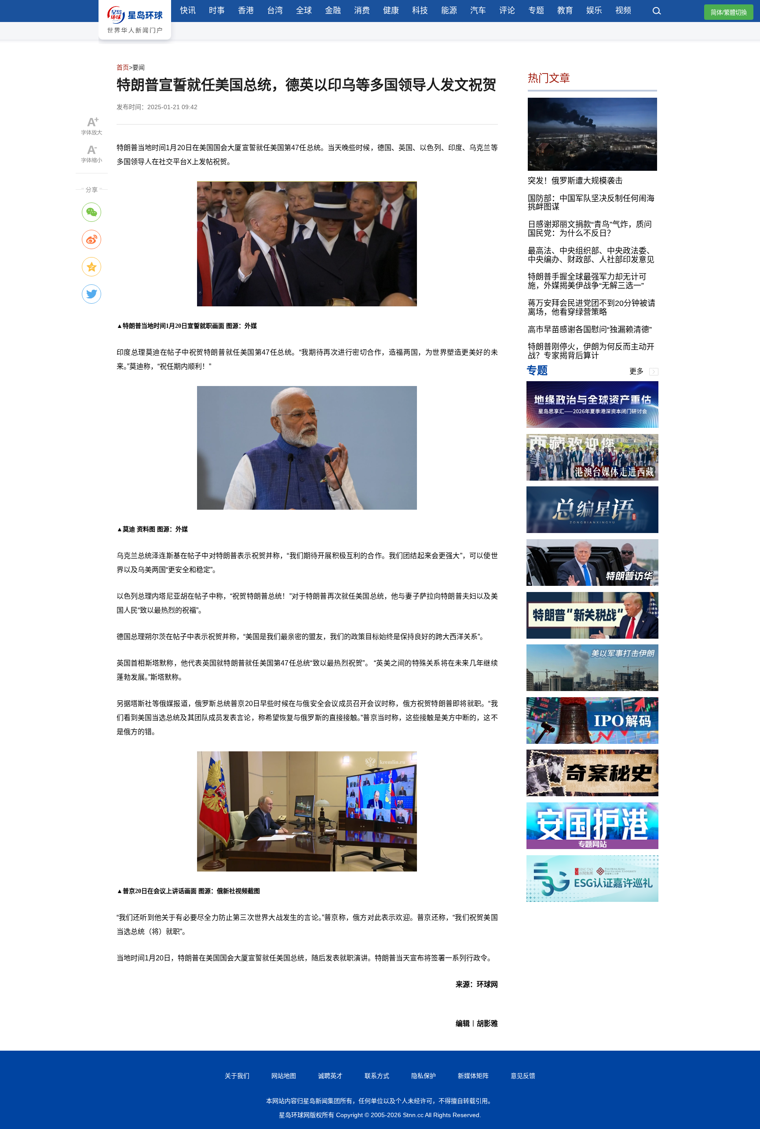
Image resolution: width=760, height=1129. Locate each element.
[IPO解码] (592, 741)
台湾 (275, 10)
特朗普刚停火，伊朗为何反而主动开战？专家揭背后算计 (591, 351)
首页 (123, 67)
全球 (304, 10)
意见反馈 (523, 1075)
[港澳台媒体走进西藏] (592, 478)
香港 (246, 10)
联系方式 (377, 1075)
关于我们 (237, 1075)
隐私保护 (423, 1075)
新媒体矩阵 (473, 1075)
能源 (449, 10)
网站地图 (283, 1075)
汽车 (478, 10)
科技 (420, 10)
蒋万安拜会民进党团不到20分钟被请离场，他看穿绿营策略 (591, 307)
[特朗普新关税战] (592, 636)
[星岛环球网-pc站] (135, 41)
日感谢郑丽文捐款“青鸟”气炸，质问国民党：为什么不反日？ (590, 229)
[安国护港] (592, 846)
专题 (536, 10)
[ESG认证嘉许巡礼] (592, 899)
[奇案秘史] (592, 794)
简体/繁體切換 (729, 12)
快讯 (188, 10)
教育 (565, 10)
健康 (391, 10)
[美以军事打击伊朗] (592, 688)
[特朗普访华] (592, 583)
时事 (217, 10)
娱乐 (594, 10)
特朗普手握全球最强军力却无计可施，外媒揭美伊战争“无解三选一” (587, 281)
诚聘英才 (330, 1075)
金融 (333, 10)
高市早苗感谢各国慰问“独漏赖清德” (590, 329)
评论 (507, 10)
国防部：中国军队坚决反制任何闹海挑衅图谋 (591, 202)
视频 (623, 10)
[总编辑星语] (592, 530)
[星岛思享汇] (592, 425)
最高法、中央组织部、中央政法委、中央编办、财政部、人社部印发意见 (591, 255)
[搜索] (657, 11)
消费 (362, 10)
